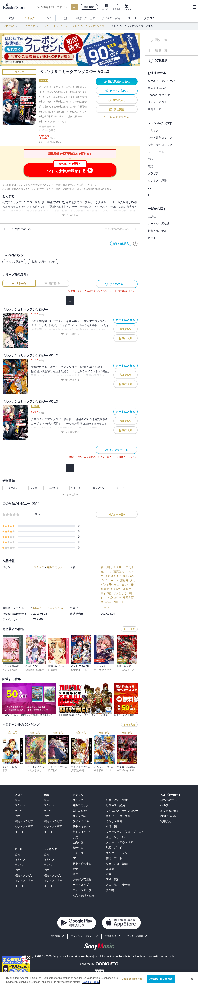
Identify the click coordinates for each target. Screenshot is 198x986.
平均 (37, 514)
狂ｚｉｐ (75, 488)
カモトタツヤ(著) (72, 101)
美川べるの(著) (54, 96)
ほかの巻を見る (119, 116)
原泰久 (5, 770)
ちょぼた (116, 588)
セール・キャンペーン (161, 80)
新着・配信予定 (157, 230)
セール (152, 237)
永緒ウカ (128, 588)
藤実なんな (98, 488)
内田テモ (118, 601)
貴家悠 (74, 770)
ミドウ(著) (68, 91)
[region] (99, 979)
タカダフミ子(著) (53, 101)
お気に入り (119, 100)
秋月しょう (120, 593)
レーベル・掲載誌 (158, 223)
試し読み (119, 109)
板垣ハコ (106, 601)
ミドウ (120, 488)
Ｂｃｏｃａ (112, 580)
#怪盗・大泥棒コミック (43, 261)
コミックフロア (27, 26)
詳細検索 (89, 7)
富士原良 (13, 488)
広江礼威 (52, 770)
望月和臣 (128, 597)
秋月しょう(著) (52, 111)
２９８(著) (59, 87)
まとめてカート (119, 284)
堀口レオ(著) (67, 111)
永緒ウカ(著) (69, 106)
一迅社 (105, 607)
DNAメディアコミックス (58, 121)
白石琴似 (106, 593)
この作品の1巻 (21, 229)
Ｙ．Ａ (108, 770)
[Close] (192, 979)
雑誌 (150, 166)
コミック (44, 26)
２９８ (33, 488)
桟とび (97, 670)
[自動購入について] (135, 243)
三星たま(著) (72, 87)
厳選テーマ (154, 109)
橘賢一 (82, 770)
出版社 (152, 216)
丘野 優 (136, 770)
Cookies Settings (132, 978)
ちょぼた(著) (55, 106)
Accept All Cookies (160, 978)
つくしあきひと (33, 770)
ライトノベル (156, 151)
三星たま (54, 488)
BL (149, 187)
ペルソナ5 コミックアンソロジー (89, 26)
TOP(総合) (8, 26)
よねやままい (113, 575)
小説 (150, 159)
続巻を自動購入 (121, 243)
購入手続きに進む (119, 81)
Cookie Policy (91, 981)
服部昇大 (52, 670)
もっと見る (72, 215)
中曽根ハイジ (124, 770)
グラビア (153, 173)
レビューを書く (47, 130)
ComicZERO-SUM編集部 (84, 670)
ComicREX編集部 (34, 670)
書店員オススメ (157, 87)
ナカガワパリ (124, 670)
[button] (137, 936)
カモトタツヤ (121, 584)
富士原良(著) (45, 87)
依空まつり (108, 670)
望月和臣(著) (50, 116)
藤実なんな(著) (54, 91)
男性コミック (60, 26)
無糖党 (124, 580)
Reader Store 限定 (159, 94)
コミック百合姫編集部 (14, 670)
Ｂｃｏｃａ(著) (71, 96)
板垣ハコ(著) (65, 116)
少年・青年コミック (160, 137)
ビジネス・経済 (157, 180)
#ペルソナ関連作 (14, 261)
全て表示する (72, 333)
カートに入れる (119, 90)
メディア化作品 (157, 102)
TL (149, 194)
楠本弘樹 (98, 770)
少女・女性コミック (160, 144)
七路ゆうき (114, 597)
